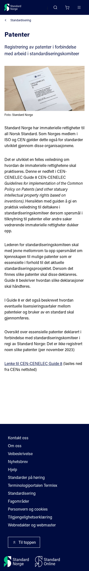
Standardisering (20, 20)
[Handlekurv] (67, 7)
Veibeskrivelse (20, 453)
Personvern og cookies (28, 509)
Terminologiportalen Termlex (32, 485)
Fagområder (18, 501)
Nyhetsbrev (18, 461)
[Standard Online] (47, 562)
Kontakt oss (18, 437)
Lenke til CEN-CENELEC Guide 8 (33, 363)
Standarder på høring (26, 477)
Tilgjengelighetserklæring (30, 516)
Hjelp (12, 469)
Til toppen (27, 542)
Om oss (15, 445)
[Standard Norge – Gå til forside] (12, 7)
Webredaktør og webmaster (32, 524)
